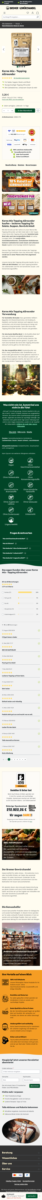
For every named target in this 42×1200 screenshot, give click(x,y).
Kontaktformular (29, 1181)
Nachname (26, 1077)
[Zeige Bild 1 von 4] (17, 66)
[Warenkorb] (37, 13)
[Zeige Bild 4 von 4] (24, 66)
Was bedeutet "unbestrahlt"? (13, 553)
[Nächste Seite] (22, 759)
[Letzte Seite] (25, 759)
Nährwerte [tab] (21, 432)
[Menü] (4, 13)
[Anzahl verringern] (4, 110)
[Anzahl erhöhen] (12, 110)
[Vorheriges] (3, 49)
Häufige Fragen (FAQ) (13, 1181)
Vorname (5, 1077)
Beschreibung (11, 165)
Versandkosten (32, 1189)
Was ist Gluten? (8, 543)
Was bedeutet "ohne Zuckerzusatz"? (15, 548)
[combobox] (18, 17)
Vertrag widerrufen (21, 1184)
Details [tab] (29, 432)
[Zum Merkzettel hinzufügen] (38, 110)
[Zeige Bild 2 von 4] (19, 66)
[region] (21, 49)
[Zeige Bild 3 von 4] (22, 66)
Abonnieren (35, 1086)
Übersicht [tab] (12, 432)
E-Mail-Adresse (8, 1068)
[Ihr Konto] (32, 13)
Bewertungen (31, 165)
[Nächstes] (38, 49)
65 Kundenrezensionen (22, 78)
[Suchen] (37, 17)
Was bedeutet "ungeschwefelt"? (14, 558)
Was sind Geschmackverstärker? (14, 538)
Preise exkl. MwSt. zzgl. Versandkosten (13, 99)
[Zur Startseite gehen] (21, 8)
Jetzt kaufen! (32, 1196)
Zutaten (21, 165)
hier (31, 821)
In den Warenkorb (25, 110)
